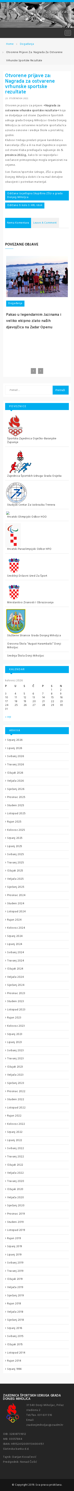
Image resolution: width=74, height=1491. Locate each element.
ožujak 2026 (15, 773)
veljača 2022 (15, 1173)
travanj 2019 (15, 1271)
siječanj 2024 (15, 985)
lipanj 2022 (14, 1140)
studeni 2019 (15, 1222)
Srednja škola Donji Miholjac (25, 656)
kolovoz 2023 (16, 1026)
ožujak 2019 (15, 1279)
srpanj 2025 (15, 838)
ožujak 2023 (15, 1067)
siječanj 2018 (15, 1320)
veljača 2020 (15, 1197)
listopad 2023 (16, 1009)
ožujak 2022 (15, 1165)
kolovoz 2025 (16, 830)
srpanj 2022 (15, 1132)
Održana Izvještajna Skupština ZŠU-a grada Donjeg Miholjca (35, 195)
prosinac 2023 (16, 993)
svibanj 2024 (15, 952)
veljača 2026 (15, 781)
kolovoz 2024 (16, 928)
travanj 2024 (15, 961)
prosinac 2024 (16, 895)
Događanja (15, 303)
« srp (8, 717)
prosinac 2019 (16, 1214)
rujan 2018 (14, 1303)
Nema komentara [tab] (18, 223)
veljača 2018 (15, 1312)
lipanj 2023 (14, 1042)
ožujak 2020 (15, 1189)
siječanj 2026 (15, 789)
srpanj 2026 (15, 740)
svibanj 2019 (15, 1263)
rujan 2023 (14, 1018)
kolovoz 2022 (16, 1124)
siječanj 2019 (15, 1295)
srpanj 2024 (15, 936)
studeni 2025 (15, 805)
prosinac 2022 (16, 1091)
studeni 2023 (15, 1001)
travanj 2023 (15, 1058)
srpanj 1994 (14, 1369)
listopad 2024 (16, 911)
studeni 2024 (15, 903)
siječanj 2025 (15, 887)
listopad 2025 (16, 813)
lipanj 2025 (14, 846)
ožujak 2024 (15, 969)
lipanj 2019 (14, 1255)
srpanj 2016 (14, 1328)
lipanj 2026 (14, 748)
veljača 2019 (15, 1287)
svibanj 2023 (15, 1050)
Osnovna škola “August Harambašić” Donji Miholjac (34, 646)
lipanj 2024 (14, 944)
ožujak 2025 (15, 871)
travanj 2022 (15, 1156)
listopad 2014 (16, 1353)
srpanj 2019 (14, 1246)
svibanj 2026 (15, 756)
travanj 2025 (15, 862)
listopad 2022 (16, 1108)
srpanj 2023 (14, 1034)
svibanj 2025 (15, 854)
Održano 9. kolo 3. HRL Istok (24, 205)
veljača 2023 (15, 1075)
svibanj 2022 (15, 1148)
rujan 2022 (14, 1116)
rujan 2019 (14, 1238)
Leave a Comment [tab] (45, 223)
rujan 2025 (14, 822)
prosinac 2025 (16, 797)
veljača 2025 (15, 879)
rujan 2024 (14, 920)
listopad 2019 (16, 1230)
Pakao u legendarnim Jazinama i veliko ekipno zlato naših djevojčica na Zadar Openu (33, 321)
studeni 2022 (15, 1099)
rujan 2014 (14, 1361)
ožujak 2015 (15, 1344)
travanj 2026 (15, 764)
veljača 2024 (15, 977)
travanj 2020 (15, 1181)
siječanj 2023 (15, 1083)
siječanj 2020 (15, 1205)
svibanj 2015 (15, 1336)
